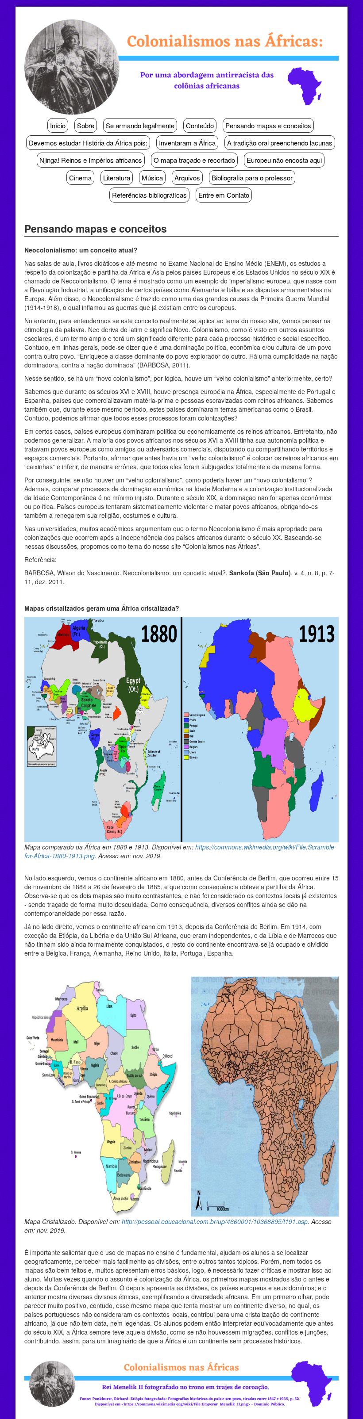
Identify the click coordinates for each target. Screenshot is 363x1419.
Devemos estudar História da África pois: (88, 142)
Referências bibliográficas (149, 194)
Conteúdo (200, 125)
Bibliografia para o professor (252, 177)
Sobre (85, 125)
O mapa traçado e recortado (194, 159)
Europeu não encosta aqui (284, 159)
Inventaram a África (187, 142)
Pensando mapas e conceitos (268, 125)
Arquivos (187, 177)
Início (58, 125)
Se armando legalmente (140, 125)
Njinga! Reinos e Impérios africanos (90, 159)
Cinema (80, 177)
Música (152, 177)
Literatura (116, 177)
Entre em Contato (223, 194)
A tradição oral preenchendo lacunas (279, 142)
